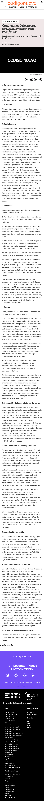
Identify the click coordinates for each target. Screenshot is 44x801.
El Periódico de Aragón (12, 727)
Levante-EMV (9, 754)
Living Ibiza (8, 795)
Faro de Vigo (9, 737)
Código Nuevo (7, 42)
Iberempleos (9, 783)
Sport (6, 761)
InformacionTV (32, 714)
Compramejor (9, 776)
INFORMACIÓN (9, 718)
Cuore (29, 721)
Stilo (28, 723)
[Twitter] (35, 79)
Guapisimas (9, 781)
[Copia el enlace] (26, 79)
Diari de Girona (9, 712)
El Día (6, 723)
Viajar (29, 725)
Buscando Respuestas (12, 774)
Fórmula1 (7, 779)
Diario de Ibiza (9, 716)
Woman (29, 728)
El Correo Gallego (10, 765)
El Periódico (8, 731)
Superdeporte (9, 763)
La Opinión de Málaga (12, 748)
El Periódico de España (12, 729)
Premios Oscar (10, 791)
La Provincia (8, 752)
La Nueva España (10, 742)
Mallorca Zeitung (10, 757)
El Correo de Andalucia (12, 767)
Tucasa (7, 793)
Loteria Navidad (10, 785)
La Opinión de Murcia (11, 746)
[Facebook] (40, 79)
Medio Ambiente (10, 798)
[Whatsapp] (31, 79)
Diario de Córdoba (11, 714)
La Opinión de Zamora (12, 750)
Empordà (8, 725)
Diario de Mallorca (10, 721)
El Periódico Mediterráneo (13, 735)
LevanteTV (30, 712)
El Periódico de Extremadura (14, 733)
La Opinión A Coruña (11, 744)
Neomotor (8, 787)
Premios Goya (9, 789)
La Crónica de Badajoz (12, 740)
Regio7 (7, 759)
